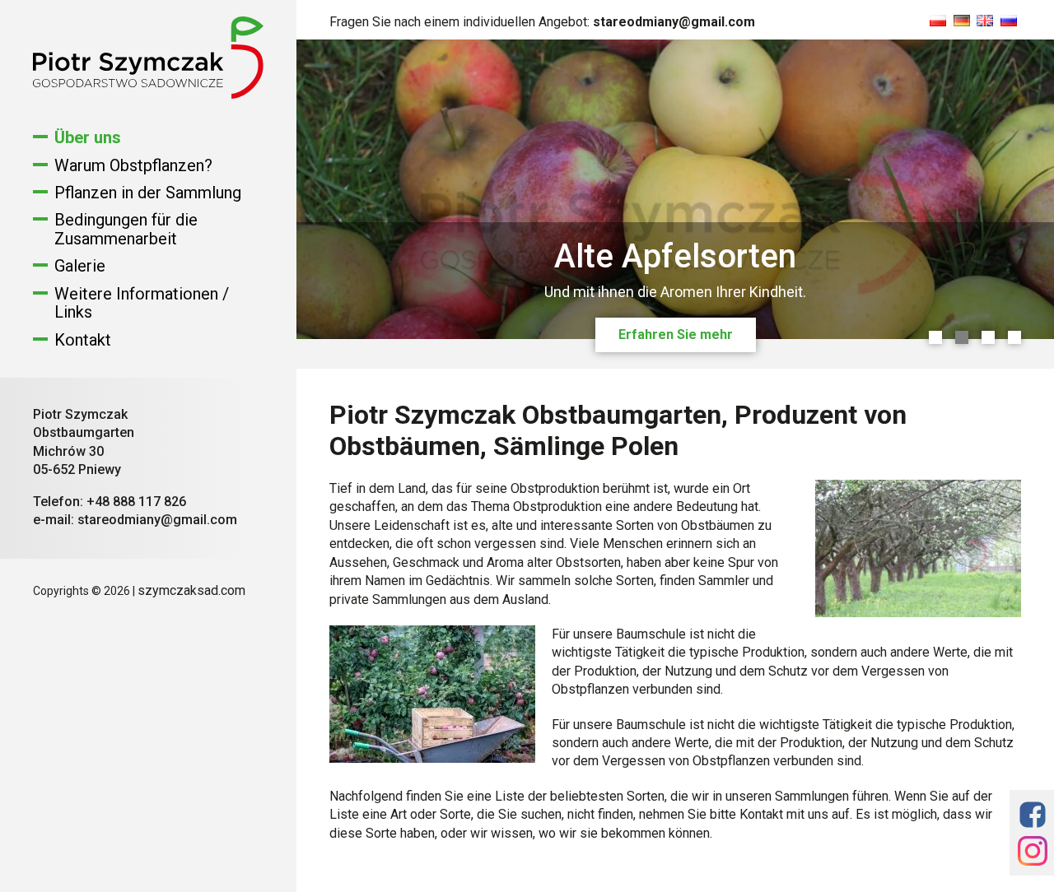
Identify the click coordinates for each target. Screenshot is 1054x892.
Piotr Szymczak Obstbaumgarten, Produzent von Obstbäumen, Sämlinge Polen (618, 430)
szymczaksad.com (191, 590)
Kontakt (82, 340)
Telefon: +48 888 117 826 (109, 501)
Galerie (79, 266)
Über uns (87, 137)
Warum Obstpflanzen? (133, 165)
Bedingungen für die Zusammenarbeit (126, 229)
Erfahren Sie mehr (675, 334)
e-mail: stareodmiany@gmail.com (135, 519)
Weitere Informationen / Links (141, 303)
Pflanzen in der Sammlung (147, 193)
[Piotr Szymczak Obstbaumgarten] (148, 94)
